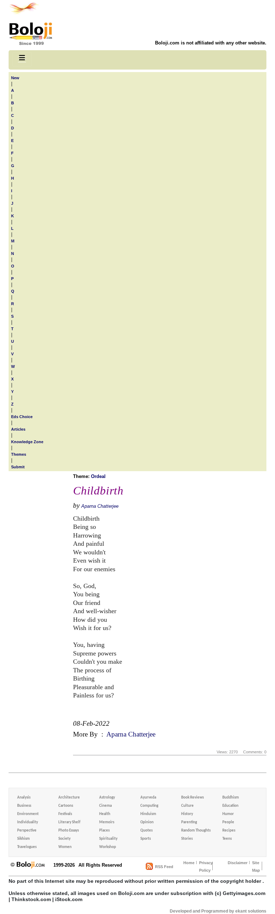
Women (65, 847)
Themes (18, 454)
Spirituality (108, 839)
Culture (187, 806)
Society (64, 839)
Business (24, 806)
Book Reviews (192, 798)
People (228, 822)
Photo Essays (68, 831)
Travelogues (27, 847)
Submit (18, 467)
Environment (28, 814)
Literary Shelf (69, 822)
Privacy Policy (206, 866)
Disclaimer (237, 863)
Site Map (256, 866)
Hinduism (148, 814)
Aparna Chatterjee (100, 506)
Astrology (107, 798)
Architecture (69, 798)
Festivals (65, 814)
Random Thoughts (196, 831)
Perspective (27, 831)
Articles (18, 429)
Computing (149, 806)
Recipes (228, 831)
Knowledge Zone (27, 442)
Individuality (27, 822)
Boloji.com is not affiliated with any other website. (210, 43)
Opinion (147, 822)
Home (188, 863)
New (15, 78)
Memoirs (106, 822)
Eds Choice (22, 417)
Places (104, 831)
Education (230, 806)
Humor (228, 814)
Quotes (146, 831)
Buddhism (230, 798)
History (187, 814)
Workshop (107, 847)
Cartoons (65, 806)
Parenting (189, 822)
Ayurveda (148, 798)
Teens (227, 839)
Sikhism (23, 839)
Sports (145, 839)
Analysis (23, 798)
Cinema (105, 806)
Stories (187, 839)
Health (104, 814)
